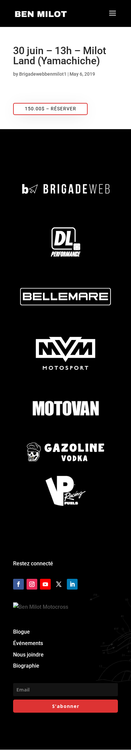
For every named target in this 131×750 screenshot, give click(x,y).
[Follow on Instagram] (32, 584)
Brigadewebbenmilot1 (43, 74)
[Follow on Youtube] (45, 584)
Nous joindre (28, 654)
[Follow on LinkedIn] (72, 584)
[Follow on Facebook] (18, 584)
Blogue (21, 632)
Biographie (26, 666)
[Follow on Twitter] (58, 584)
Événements (28, 643)
